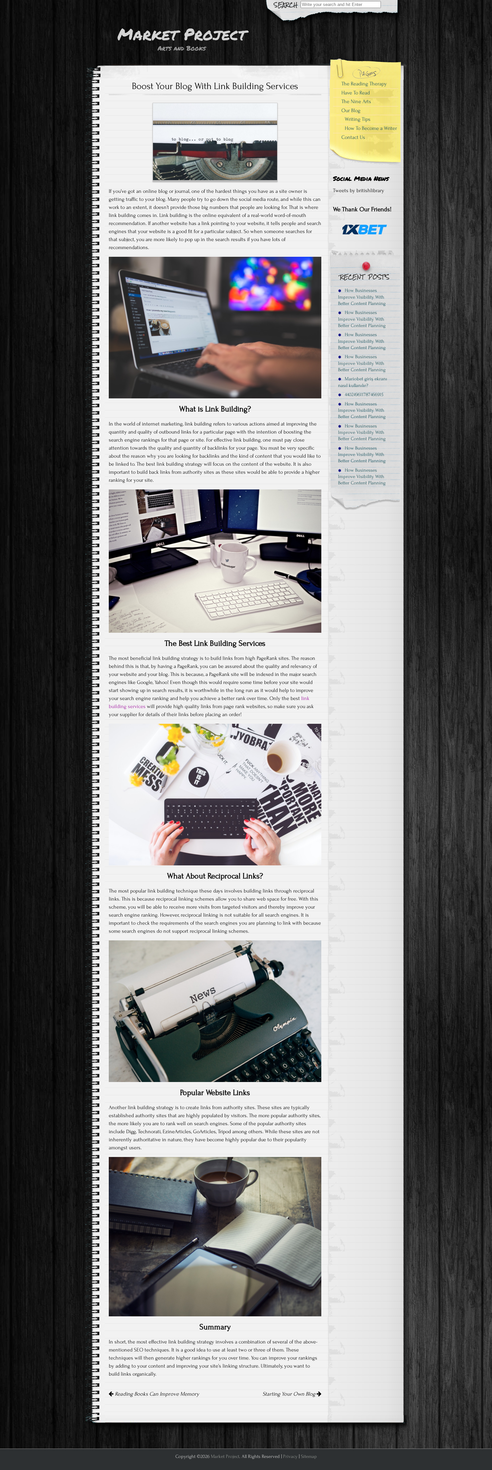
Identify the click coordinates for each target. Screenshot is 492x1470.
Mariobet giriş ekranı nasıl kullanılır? (362, 382)
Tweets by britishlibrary (358, 190)
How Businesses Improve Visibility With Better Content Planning (362, 297)
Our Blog (350, 110)
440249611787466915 (363, 394)
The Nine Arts (356, 101)
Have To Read (355, 93)
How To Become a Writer (371, 128)
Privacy (290, 1456)
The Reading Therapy (364, 84)
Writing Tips (358, 119)
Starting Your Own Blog (289, 1394)
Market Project (225, 1456)
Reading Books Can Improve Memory (156, 1394)
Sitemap (309, 1456)
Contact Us (353, 137)
